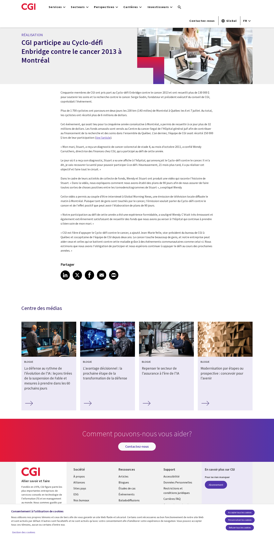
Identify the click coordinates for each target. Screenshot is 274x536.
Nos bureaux (81, 500)
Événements (127, 494)
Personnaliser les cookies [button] (239, 519)
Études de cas (127, 488)
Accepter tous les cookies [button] (239, 512)
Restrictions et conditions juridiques (176, 490)
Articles (123, 476)
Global (231, 21)
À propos (79, 476)
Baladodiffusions (129, 500)
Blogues (124, 482)
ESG (75, 494)
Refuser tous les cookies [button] (240, 527)
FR (245, 21)
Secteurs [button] (78, 7)
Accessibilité (171, 476)
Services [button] (55, 7)
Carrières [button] (130, 7)
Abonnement (216, 484)
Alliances (79, 482)
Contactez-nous (202, 21)
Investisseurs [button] (158, 7)
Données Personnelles (177, 482)
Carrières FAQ (172, 499)
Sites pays (79, 488)
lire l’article (103, 137)
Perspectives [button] (104, 7)
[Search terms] (179, 7)
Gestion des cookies (23, 532)
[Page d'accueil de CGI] (28, 6)
